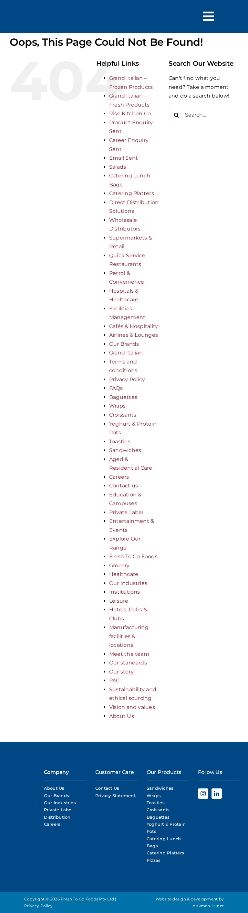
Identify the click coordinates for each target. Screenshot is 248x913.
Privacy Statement (115, 795)
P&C (114, 680)
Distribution (57, 817)
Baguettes (123, 397)
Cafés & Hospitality (133, 326)
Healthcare (123, 574)
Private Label (126, 512)
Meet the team (129, 654)
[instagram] (203, 793)
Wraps (117, 406)
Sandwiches (125, 450)
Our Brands (124, 344)
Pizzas (153, 860)
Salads (117, 167)
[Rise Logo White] (21, 808)
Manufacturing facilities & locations (129, 636)
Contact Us (107, 788)
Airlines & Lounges (133, 335)
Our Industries (128, 583)
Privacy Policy (127, 379)
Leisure (119, 601)
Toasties (119, 441)
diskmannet (208, 905)
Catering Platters (131, 193)
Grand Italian (126, 353)
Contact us (123, 486)
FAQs (116, 388)
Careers (119, 477)
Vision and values (132, 707)
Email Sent (123, 158)
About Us (121, 716)
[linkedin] (217, 793)
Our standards (128, 663)
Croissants (122, 415)
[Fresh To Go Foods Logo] (23, 22)
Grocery (119, 565)
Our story (121, 672)
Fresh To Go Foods (133, 556)
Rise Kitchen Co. (130, 113)
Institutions (124, 592)
